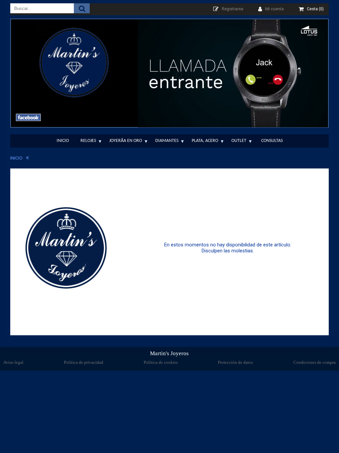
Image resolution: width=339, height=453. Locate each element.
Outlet (238, 141)
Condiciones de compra (314, 362)
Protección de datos (235, 362)
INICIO (16, 158)
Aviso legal (13, 362)
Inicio (63, 141)
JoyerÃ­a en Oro (125, 141)
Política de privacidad (83, 362)
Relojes (88, 141)
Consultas (272, 141)
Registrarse (232, 9)
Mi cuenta (274, 9)
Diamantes (166, 141)
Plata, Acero (205, 141)
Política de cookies (161, 362)
